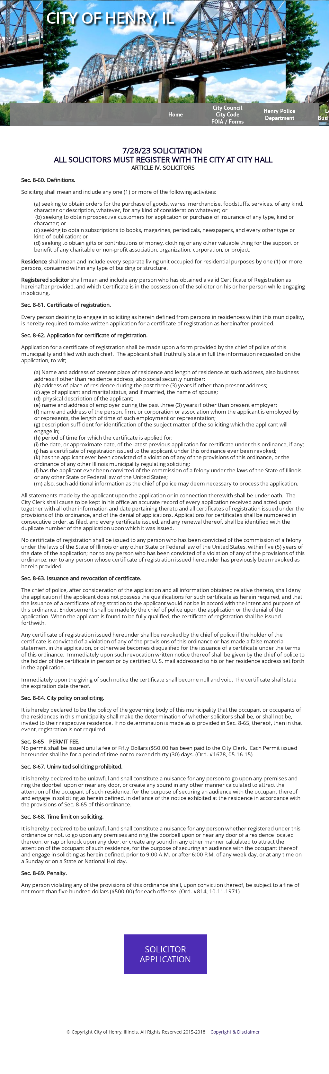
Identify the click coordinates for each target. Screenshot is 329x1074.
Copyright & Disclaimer (235, 1032)
